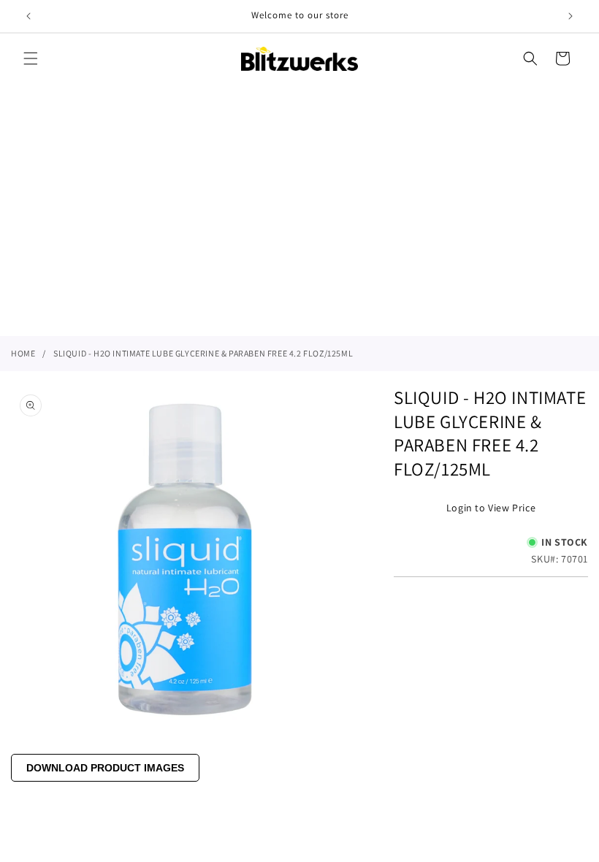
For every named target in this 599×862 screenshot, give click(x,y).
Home (23, 353)
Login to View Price (490, 507)
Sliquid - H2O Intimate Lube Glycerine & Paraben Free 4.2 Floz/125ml (203, 353)
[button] (31, 58)
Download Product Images (105, 768)
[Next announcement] (570, 16)
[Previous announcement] (28, 16)
